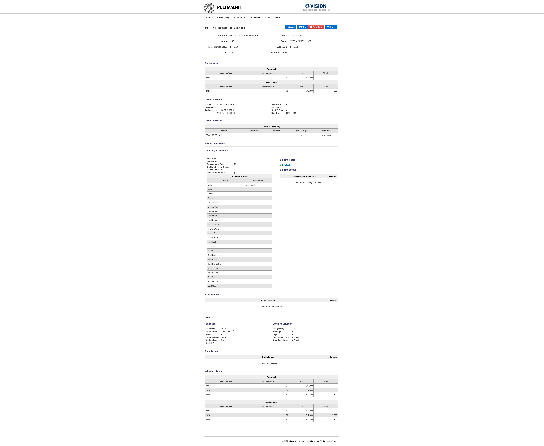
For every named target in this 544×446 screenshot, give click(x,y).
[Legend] (233, 331)
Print (303, 27)
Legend (332, 176)
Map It (332, 27)
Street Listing (223, 17)
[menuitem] (209, 17)
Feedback (255, 17)
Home (277, 17)
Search (209, 17)
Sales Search (240, 17)
